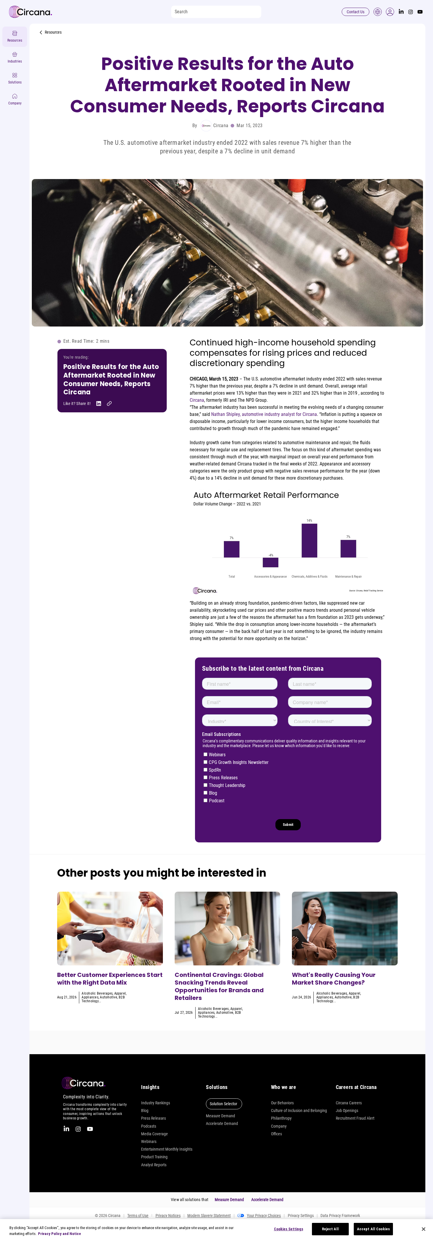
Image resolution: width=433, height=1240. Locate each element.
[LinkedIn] (401, 12)
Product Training (154, 1156)
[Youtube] (420, 12)
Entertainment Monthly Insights (166, 1149)
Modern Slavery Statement (209, 1215)
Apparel (120, 993)
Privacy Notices (168, 1215)
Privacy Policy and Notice (59, 1233)
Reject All (330, 1229)
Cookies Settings (288, 1229)
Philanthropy (281, 1118)
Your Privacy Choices (264, 1215)
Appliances (90, 997)
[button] (390, 12)
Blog (144, 1110)
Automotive (108, 997)
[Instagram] (411, 12)
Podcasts (148, 1126)
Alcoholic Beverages (97, 993)
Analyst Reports (153, 1164)
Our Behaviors (282, 1102)
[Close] (423, 1229)
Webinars (148, 1141)
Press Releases (153, 1118)
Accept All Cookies (373, 1229)
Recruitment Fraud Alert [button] (355, 1118)
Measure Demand (220, 1115)
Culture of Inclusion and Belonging (299, 1110)
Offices (276, 1133)
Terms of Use (137, 1215)
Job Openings (347, 1110)
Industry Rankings (155, 1102)
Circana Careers (349, 1102)
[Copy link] (109, 403)
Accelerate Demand (222, 1123)
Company (279, 1126)
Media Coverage (154, 1133)
